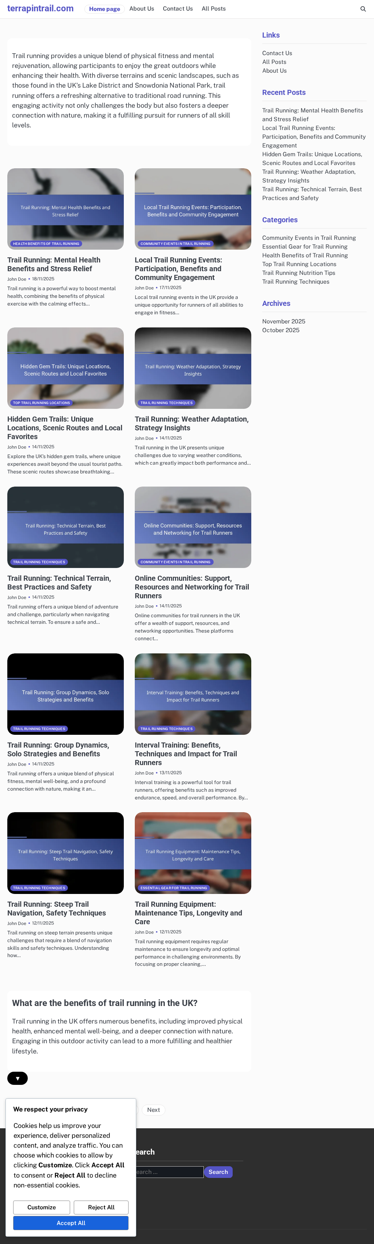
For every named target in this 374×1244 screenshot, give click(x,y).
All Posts (214, 8)
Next (153, 1109)
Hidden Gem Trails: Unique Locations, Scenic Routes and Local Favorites (64, 428)
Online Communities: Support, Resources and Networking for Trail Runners (192, 587)
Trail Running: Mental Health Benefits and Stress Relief (53, 264)
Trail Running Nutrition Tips (298, 272)
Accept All (71, 1223)
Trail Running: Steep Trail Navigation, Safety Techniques (56, 908)
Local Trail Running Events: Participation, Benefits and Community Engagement (178, 269)
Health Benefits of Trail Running (46, 244)
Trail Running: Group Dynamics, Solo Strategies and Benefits (58, 749)
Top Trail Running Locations (41, 403)
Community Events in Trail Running (176, 244)
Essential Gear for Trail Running (174, 888)
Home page (104, 8)
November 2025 (283, 321)
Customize (41, 1207)
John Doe (16, 279)
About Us (141, 8)
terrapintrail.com (40, 8)
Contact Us (178, 8)
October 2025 (280, 330)
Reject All (101, 1207)
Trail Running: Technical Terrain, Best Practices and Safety (59, 582)
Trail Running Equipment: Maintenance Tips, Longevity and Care (188, 913)
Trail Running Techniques (166, 403)
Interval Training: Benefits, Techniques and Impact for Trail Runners (186, 754)
